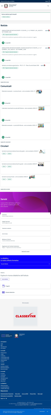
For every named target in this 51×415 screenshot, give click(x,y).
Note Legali (40, 394)
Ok (47, 411)
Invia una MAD (25, 394)
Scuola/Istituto (4, 264)
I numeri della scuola (5, 357)
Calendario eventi (4, 378)
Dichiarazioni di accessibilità (7, 396)
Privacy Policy (33, 394)
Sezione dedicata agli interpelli (9, 14)
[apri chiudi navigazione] (2, 6)
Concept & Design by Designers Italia (42, 408)
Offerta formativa (4, 385)
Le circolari (3, 376)
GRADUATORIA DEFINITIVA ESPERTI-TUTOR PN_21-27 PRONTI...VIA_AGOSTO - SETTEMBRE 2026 (22, 31)
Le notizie (3, 373)
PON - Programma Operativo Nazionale (10, 34)
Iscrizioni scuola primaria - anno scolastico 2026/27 (15, 177)
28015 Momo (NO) (30, 402)
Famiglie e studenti (4, 366)
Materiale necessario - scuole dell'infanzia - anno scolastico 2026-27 (19, 125)
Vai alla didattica (5, 279)
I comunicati (3, 375)
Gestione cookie (18, 396)
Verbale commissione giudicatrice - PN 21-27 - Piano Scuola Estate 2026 (20, 65)
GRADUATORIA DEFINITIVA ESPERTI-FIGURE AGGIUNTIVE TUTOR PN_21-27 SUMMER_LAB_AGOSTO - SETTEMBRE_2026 (21, 48)
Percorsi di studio (4, 369)
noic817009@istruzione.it (24, 403)
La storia (2, 361)
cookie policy (20, 412)
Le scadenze (3, 379)
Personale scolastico (5, 367)
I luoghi (2, 354)
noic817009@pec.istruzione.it (36, 403)
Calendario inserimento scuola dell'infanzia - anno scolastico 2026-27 (19, 108)
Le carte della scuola (5, 358)
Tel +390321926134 (12, 403)
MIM (1, 345)
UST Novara (3, 348)
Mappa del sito (4, 391)
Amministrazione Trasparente (7, 394)
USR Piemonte (4, 346)
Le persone (3, 355)
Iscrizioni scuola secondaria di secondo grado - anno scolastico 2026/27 (20, 151)
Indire (2, 343)
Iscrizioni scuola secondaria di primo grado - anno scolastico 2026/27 (19, 164)
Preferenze (42, 411)
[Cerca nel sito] (48, 6)
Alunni (4, 153)
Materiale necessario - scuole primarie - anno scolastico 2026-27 (18, 91)
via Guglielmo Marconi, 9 (21, 402)
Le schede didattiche (5, 387)
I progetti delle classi (5, 388)
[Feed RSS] (6, 398)
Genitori (9, 153)
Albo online (3, 381)
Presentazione (4, 352)
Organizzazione (4, 360)
